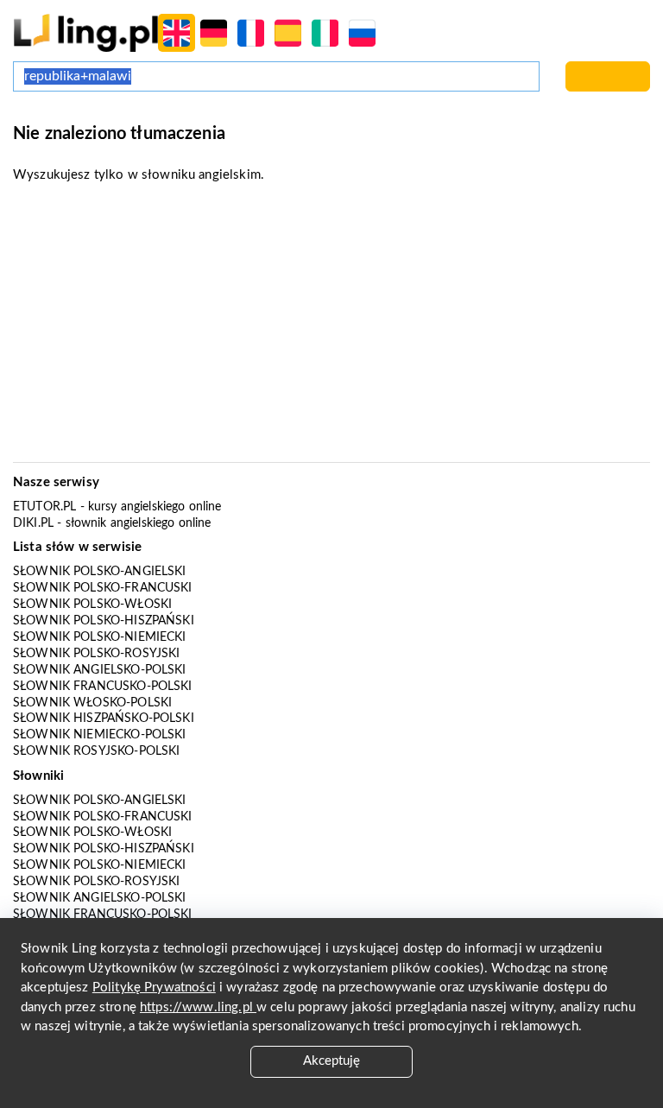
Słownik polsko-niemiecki (99, 637)
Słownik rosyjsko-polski (96, 751)
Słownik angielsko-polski (99, 670)
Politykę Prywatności (154, 987)
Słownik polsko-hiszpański (103, 621)
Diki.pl (33, 523)
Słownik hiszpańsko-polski (103, 718)
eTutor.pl (44, 507)
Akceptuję (331, 1060)
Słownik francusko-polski (103, 687)
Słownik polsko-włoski (92, 604)
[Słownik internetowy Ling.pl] (86, 32)
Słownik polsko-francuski (103, 588)
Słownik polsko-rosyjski (96, 654)
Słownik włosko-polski (92, 703)
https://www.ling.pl (198, 1007)
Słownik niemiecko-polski (99, 735)
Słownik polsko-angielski (99, 572)
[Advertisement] (331, 328)
